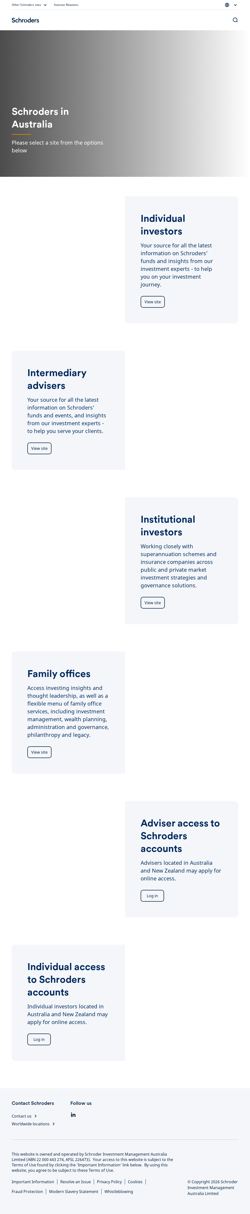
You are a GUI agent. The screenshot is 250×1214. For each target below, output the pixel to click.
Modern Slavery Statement (73, 1191)
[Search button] (235, 20)
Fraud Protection (27, 1191)
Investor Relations (66, 5)
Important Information (33, 1181)
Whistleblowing (118, 1191)
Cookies (135, 1181)
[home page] (25, 20)
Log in (152, 895)
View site (153, 302)
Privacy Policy (109, 1181)
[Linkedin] (73, 1115)
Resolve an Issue (75, 1181)
